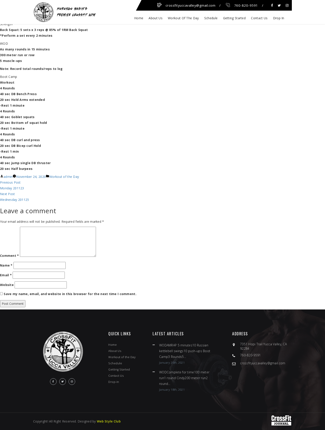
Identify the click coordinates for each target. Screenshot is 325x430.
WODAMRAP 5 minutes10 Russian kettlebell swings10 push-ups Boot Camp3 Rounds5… (184, 351)
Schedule (211, 18)
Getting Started (234, 18)
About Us (155, 18)
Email (6, 275)
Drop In (278, 18)
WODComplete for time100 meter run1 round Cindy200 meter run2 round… (184, 378)
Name (6, 265)
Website (7, 285)
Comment (9, 255)
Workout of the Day (183, 18)
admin (8, 177)
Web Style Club (109, 421)
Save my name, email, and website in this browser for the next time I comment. (70, 294)
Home (138, 18)
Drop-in (113, 382)
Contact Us (259, 18)
